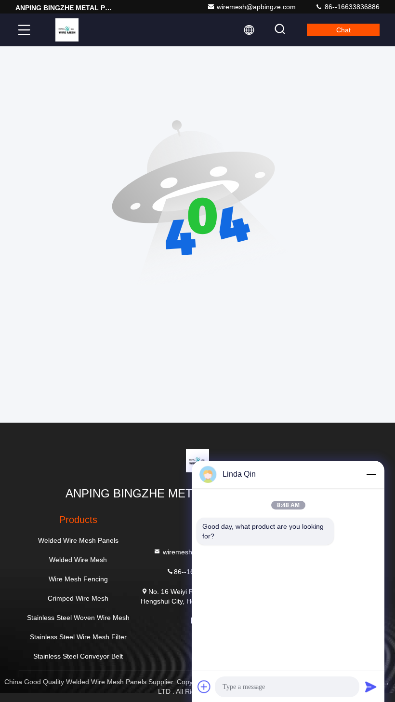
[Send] (371, 686)
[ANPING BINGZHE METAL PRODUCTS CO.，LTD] (67, 29)
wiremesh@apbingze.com (256, 7)
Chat (343, 30)
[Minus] (371, 474)
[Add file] (204, 686)
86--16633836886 (351, 7)
